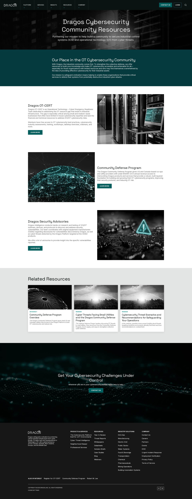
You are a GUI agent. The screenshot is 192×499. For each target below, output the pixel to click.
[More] (24, 7)
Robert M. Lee (92, 478)
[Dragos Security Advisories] (130, 235)
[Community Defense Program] (61, 177)
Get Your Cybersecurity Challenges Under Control (96, 378)
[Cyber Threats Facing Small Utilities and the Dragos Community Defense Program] (96, 297)
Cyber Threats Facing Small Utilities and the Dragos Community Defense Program (95, 317)
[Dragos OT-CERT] (130, 119)
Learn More (35, 132)
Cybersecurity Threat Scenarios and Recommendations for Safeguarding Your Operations (141, 317)
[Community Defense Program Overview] (50, 297)
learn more (104, 186)
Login (177, 5)
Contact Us (165, 5)
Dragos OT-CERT (40, 106)
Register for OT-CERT (52, 478)
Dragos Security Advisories (48, 221)
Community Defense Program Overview (46, 316)
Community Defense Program (119, 168)
